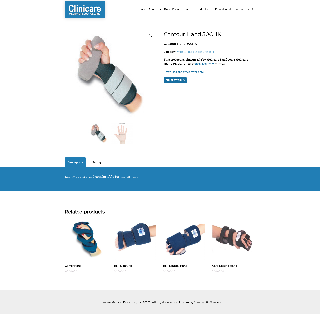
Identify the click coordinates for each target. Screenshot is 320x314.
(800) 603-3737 (204, 64)
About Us (155, 9)
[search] (253, 9)
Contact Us (241, 9)
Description (75, 162)
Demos (188, 9)
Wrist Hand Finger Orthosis (195, 51)
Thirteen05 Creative (207, 302)
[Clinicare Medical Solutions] (85, 10)
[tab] (75, 162)
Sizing (96, 162)
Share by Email (175, 80)
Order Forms (172, 9)
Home (141, 9)
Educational (223, 9)
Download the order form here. (184, 72)
